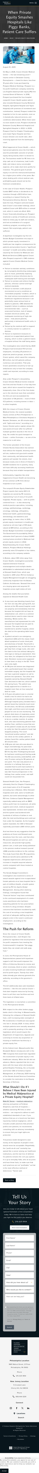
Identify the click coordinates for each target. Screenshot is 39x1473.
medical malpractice (24, 1101)
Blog (11, 38)
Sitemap (33, 1436)
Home (6, 38)
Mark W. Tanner (9, 1101)
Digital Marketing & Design (21, 1448)
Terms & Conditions (10, 1436)
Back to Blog (9, 1180)
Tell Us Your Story (19, 1199)
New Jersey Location (19, 1381)
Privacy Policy (17, 1319)
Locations (21, 1413)
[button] (36, 3)
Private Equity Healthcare (25, 38)
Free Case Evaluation (19, 1228)
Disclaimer (21, 1439)
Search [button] (21, 1417)
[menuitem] (10, 1408)
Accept (4, 1471)
